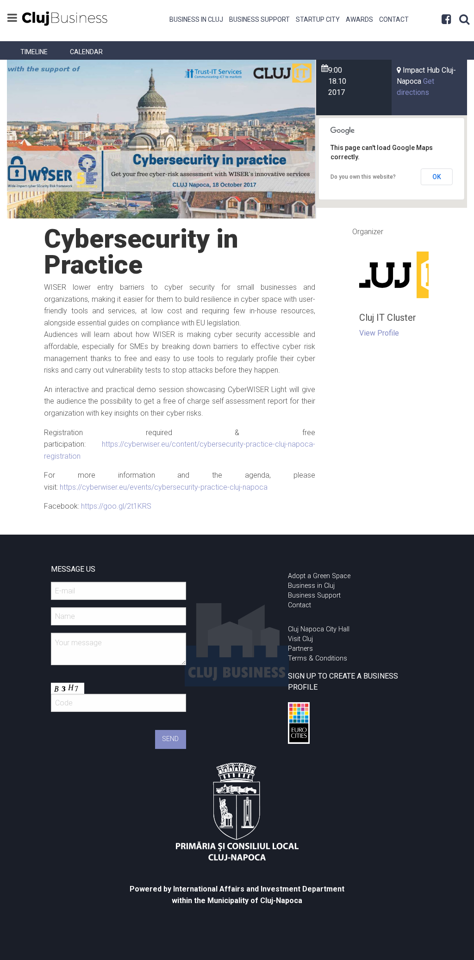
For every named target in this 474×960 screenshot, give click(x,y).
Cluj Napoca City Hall (318, 629)
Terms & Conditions (317, 658)
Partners (300, 649)
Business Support (259, 19)
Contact (394, 19)
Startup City (318, 19)
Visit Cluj (300, 639)
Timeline (34, 52)
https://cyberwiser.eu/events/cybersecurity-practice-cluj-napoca (164, 487)
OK (436, 177)
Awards (359, 19)
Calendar (86, 52)
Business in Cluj (196, 19)
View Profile (379, 333)
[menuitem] (196, 18)
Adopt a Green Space (319, 576)
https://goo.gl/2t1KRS (116, 506)
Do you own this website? (363, 177)
